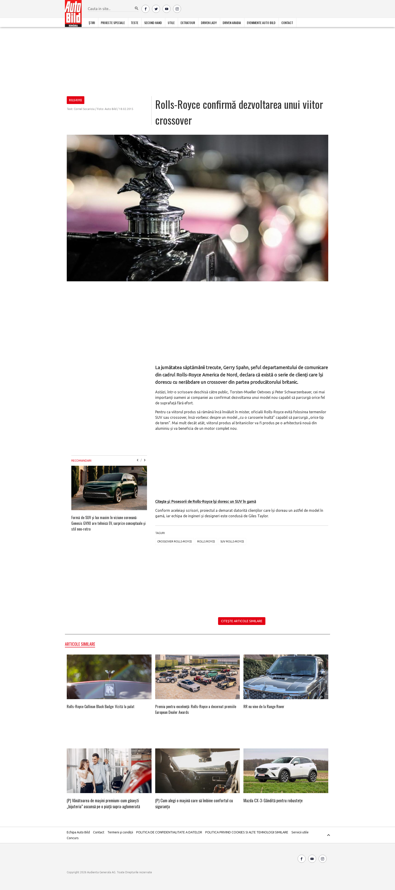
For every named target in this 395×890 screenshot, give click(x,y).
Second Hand (153, 22)
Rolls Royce (206, 541)
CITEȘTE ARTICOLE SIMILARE (241, 621)
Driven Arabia (232, 22)
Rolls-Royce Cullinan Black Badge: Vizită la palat (100, 706)
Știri (92, 22)
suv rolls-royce (232, 541)
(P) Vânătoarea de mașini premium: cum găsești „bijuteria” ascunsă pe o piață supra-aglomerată (103, 803)
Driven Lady (209, 22)
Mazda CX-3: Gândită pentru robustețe (273, 800)
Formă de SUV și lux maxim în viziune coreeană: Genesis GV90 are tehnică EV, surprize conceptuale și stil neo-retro (108, 523)
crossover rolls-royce (174, 541)
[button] (136, 8)
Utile (171, 22)
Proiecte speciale (113, 22)
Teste (134, 22)
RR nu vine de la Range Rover (263, 706)
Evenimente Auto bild (261, 22)
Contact (287, 22)
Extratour (188, 22)
